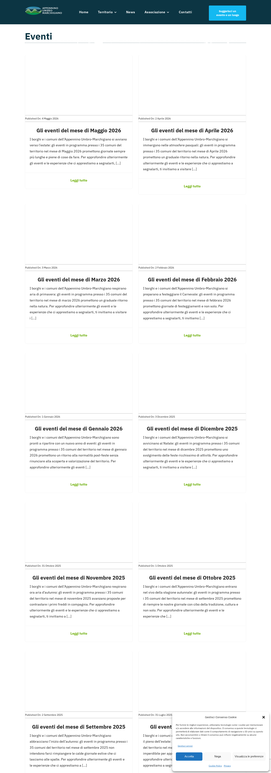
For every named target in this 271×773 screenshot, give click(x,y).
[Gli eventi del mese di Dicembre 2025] (192, 356)
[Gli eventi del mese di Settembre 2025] (79, 654)
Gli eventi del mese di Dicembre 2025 (192, 428)
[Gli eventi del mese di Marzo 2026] (79, 207)
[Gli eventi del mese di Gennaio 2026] (79, 356)
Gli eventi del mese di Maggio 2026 (79, 130)
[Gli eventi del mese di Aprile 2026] (192, 58)
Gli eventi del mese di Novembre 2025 (78, 577)
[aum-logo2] (43, 7)
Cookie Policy (215, 765)
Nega (217, 756)
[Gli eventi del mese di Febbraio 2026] (192, 207)
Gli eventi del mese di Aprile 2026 (192, 130)
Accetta (189, 756)
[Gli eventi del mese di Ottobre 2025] (192, 505)
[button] (263, 717)
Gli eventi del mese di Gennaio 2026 (79, 428)
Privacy (227, 765)
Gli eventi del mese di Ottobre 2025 (192, 577)
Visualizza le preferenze (249, 756)
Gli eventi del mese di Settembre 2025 (78, 726)
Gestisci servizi (185, 745)
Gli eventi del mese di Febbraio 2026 (192, 279)
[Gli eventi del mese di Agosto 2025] (192, 654)
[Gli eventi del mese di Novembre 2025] (79, 505)
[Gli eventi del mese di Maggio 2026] (79, 58)
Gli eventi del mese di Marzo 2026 (79, 279)
